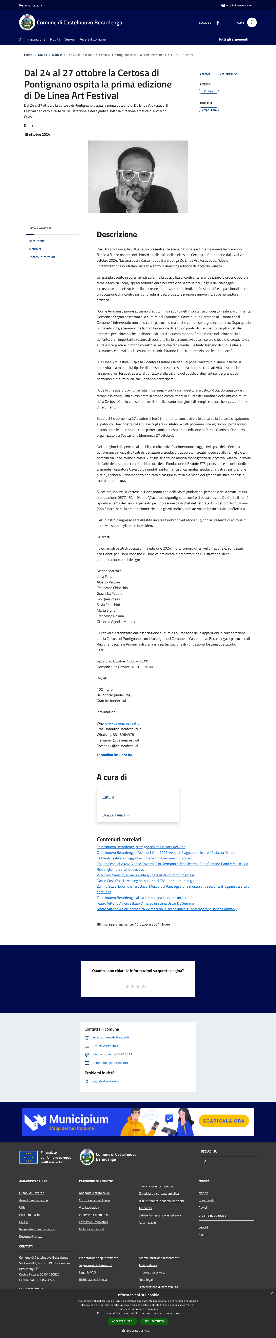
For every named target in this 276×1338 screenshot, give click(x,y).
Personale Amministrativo (37, 1229)
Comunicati (206, 1200)
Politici (23, 1221)
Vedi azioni (226, 74)
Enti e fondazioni (30, 1214)
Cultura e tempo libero (94, 1200)
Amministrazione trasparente (159, 1257)
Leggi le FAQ (87, 1272)
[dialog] (138, 1313)
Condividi (206, 74)
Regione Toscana (30, 5)
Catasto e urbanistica (93, 1221)
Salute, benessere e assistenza (160, 1215)
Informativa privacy (152, 1272)
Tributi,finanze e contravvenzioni (161, 1200)
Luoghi (203, 1227)
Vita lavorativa (89, 1207)
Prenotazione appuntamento (98, 1257)
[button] (138, 1330)
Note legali (146, 1279)
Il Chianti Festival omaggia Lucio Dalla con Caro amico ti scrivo (144, 858)
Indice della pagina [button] (40, 228)
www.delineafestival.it (121, 723)
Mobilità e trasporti (92, 1229)
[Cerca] (252, 22)
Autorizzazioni (148, 1222)
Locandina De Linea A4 (114, 754)
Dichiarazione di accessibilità (158, 1286)
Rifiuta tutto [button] (154, 1321)
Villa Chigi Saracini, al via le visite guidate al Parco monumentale (145, 875)
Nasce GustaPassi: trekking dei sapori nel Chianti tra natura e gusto (148, 880)
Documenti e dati (31, 1236)
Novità (42, 54)
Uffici (22, 1207)
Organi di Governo (31, 1192)
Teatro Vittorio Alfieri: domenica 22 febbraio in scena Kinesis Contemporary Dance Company (167, 909)
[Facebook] (216, 22)
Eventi (203, 1234)
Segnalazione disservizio (95, 1265)
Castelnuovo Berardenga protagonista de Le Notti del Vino (141, 847)
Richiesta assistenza (93, 1279)
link (177, 1313)
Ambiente (145, 1208)
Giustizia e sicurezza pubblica (159, 1193)
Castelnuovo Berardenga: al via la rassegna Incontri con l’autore (145, 897)
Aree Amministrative (33, 1200)
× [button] (271, 1293)
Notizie (57, 54)
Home (28, 54)
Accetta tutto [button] (122, 1321)
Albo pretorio (148, 1265)
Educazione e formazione (156, 1186)
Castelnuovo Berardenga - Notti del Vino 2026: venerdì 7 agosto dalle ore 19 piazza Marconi (167, 852)
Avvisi (203, 1207)
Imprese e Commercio (94, 1214)
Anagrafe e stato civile (94, 1192)
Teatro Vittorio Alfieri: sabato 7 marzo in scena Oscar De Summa (145, 903)
